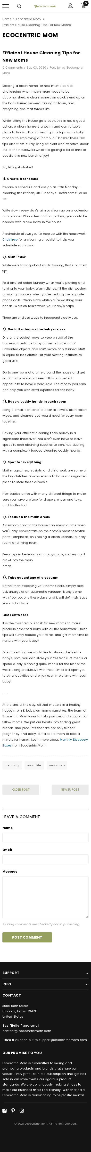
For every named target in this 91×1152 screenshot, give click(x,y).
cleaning (12, 765)
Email (7, 850)
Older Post (21, 789)
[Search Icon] (19, 6)
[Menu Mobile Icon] (5, 6)
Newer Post (70, 789)
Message (9, 871)
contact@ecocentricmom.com (26, 1031)
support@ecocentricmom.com (63, 1040)
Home (6, 19)
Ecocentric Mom (28, 19)
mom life (34, 765)
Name (7, 828)
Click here (9, 239)
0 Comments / (14, 67)
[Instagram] (22, 1111)
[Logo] (45, 6)
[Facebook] (4, 1111)
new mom (57, 765)
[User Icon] (70, 6)
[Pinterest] (13, 1111)
